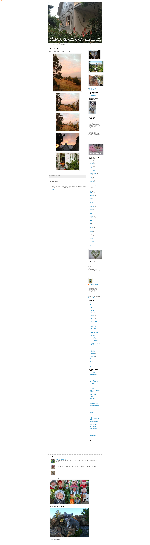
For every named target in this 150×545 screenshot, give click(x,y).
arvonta (91, 162)
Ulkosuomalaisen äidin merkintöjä (94, 377)
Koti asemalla (92, 410)
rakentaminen (92, 217)
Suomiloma (91, 227)
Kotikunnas (92, 431)
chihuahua (91, 166)
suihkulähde (91, 224)
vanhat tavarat (92, 242)
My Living (91, 433)
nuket (90, 207)
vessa (90, 244)
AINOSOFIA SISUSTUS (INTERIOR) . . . (94, 408)
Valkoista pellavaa (93, 426)
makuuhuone (92, 201)
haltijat (91, 176)
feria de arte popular (93, 173)
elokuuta (92, 313)
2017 (91, 302)
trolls (90, 234)
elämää (91, 171)
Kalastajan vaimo (93, 435)
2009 (91, 366)
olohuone (91, 210)
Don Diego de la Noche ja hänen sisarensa (95, 323)
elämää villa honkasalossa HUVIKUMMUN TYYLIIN (94, 381)
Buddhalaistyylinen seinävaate (94, 351)
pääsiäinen (91, 216)
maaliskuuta (93, 353)
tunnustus (91, 235)
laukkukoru (91, 196)
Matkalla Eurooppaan (94, 332)
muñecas (91, 203)
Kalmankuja (92, 412)
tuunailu (91, 237)
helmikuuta (93, 354)
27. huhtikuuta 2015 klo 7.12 (60, 185)
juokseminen (92, 181)
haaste (91, 174)
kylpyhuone (91, 192)
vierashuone (91, 245)
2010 (91, 364)
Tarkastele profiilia (91, 297)
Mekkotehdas (93, 333)
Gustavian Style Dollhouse (94, 423)
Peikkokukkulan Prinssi (59, 465)
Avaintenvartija (92, 164)
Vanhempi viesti (83, 208)
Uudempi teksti (51, 208)
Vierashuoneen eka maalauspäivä (61, 471)
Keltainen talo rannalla (94, 374)
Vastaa (53, 189)
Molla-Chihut (93, 335)
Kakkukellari (92, 393)
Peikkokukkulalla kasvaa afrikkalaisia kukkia (95, 346)
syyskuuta (92, 312)
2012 (91, 361)
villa (90, 246)
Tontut (91, 232)
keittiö (91, 184)
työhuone (91, 238)
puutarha (57, 176)
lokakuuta (92, 310)
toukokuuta (93, 318)
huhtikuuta (93, 320)
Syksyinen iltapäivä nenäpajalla (94, 329)
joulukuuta (93, 307)
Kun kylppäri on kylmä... (95, 340)
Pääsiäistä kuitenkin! (94, 348)
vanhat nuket (92, 241)
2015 (91, 305)
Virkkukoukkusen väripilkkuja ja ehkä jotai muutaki (94, 418)
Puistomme (92, 341)
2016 (91, 304)
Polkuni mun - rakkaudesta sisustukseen (95, 391)
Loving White (92, 398)
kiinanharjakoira (92, 185)
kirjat (90, 188)
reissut (91, 220)
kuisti (90, 191)
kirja (90, 187)
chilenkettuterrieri (92, 170)
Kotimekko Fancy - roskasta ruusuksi (95, 344)
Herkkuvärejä (93, 337)
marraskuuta (93, 308)
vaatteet (91, 239)
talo (90, 228)
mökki (91, 205)
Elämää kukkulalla (93, 428)
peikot (91, 212)
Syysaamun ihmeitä (94, 321)
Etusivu (67, 208)
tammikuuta (93, 356)
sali (90, 223)
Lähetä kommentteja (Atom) (55, 210)
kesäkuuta (92, 316)
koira (90, 189)
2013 (91, 360)
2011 (91, 363)
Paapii (91, 414)
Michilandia (91, 202)
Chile (90, 169)
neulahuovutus (92, 206)
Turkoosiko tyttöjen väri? (95, 338)
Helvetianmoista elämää (94, 403)
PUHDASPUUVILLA (93, 424)
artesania (91, 160)
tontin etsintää (92, 230)
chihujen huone (92, 167)
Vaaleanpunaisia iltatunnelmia (93, 326)
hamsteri (91, 177)
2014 (91, 358)
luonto (91, 198)
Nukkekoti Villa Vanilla (94, 415)
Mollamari (91, 401)
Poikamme (54, 176)
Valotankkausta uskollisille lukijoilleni (62, 459)
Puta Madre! (93, 330)
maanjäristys (92, 199)
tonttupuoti (91, 231)
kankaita (91, 183)
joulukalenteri (92, 180)
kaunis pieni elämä (93, 386)
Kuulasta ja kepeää (93, 385)
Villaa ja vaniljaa (93, 437)
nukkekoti (91, 209)
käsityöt (91, 194)
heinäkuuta (93, 315)
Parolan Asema (92, 378)
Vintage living (92, 400)
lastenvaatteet (92, 195)
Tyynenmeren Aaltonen (94, 284)
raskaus (91, 219)
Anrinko (91, 396)
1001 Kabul (92, 383)
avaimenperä (92, 163)
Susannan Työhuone (93, 372)
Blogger (81, 542)
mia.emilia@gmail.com (92, 95)
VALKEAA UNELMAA (94, 394)
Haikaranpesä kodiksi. (94, 421)
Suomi (91, 226)
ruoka (90, 221)
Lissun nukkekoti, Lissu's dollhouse (94, 406)
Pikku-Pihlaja (92, 430)
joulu (90, 178)
